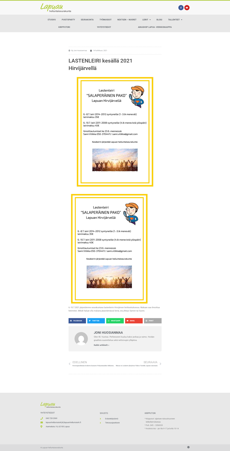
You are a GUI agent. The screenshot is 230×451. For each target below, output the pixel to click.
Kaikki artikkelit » (101, 345)
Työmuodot (106, 19)
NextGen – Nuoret (126, 19)
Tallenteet (174, 19)
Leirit (145, 19)
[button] (77, 320)
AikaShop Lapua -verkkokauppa (155, 27)
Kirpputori (64, 27)
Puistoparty (68, 19)
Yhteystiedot (104, 27)
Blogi (159, 19)
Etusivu (52, 19)
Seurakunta (87, 19)
